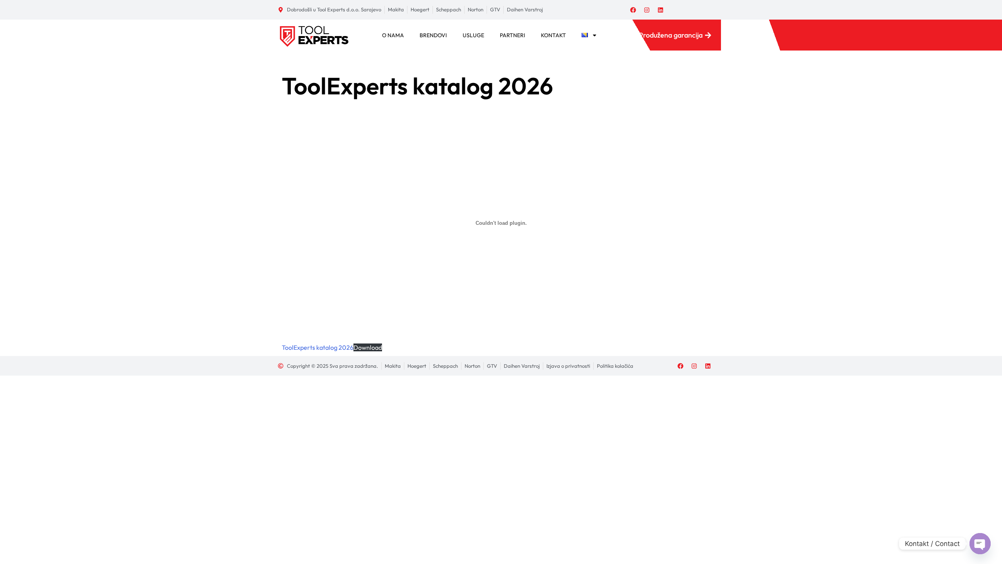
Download (367, 347)
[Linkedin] (661, 10)
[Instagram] (647, 10)
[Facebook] (633, 10)
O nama (393, 35)
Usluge (473, 35)
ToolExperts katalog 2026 (317, 347)
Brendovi (433, 35)
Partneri (512, 35)
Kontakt (553, 35)
